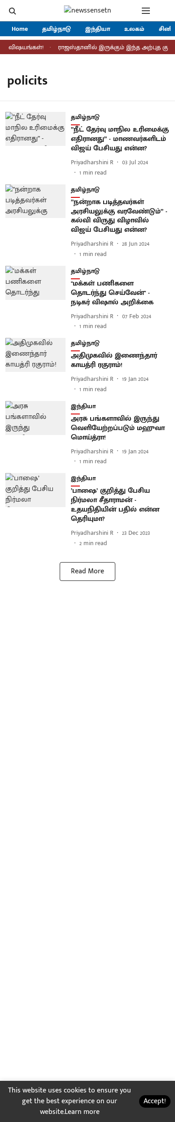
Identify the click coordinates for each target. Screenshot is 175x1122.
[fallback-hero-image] (38, 144)
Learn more (82, 1112)
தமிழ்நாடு (56, 29)
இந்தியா (97, 29)
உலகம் (134, 29)
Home (20, 29)
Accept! (155, 1101)
